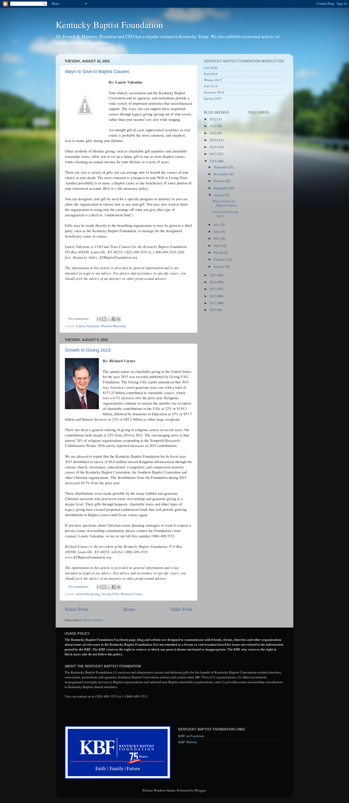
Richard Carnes (132, 594)
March (219, 252)
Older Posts (181, 609)
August (219, 195)
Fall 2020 (210, 67)
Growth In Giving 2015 (88, 350)
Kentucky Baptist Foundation (109, 24)
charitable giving (88, 594)
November (221, 174)
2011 (213, 303)
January (219, 266)
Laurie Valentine (87, 326)
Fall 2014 (210, 86)
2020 (213, 133)
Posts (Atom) (93, 620)
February (220, 259)
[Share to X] (108, 319)
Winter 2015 (213, 80)
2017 (213, 153)
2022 (213, 119)
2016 (213, 161)
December (221, 167)
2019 (213, 140)
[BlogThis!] (104, 319)
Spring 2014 (213, 98)
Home (129, 609)
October (220, 181)
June (217, 231)
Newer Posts (76, 609)
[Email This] (99, 319)
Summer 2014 (214, 92)
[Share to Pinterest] (118, 319)
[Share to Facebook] (113, 319)
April (218, 245)
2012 (213, 296)
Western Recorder (113, 326)
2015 (213, 275)
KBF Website (187, 742)
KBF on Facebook (191, 736)
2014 (213, 282)
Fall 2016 (210, 74)
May (217, 238)
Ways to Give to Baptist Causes (97, 71)
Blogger (200, 790)
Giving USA (110, 594)
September (222, 188)
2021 (213, 126)
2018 (213, 147)
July (217, 224)
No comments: (79, 318)
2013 (213, 289)
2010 (213, 310)
